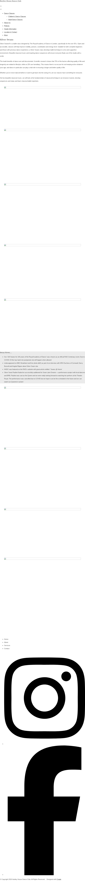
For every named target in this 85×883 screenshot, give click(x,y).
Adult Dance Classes (15, 19)
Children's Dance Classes (17, 16)
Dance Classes (9, 13)
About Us (7, 23)
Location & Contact (10, 32)
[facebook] (44, 875)
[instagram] (44, 744)
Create (59, 879)
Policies (6, 26)
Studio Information (10, 29)
